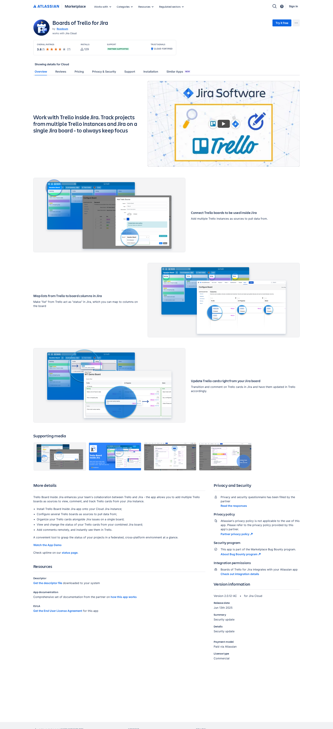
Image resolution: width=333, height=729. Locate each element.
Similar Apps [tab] (178, 71)
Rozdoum (62, 28)
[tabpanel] (166, 373)
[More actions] (296, 22)
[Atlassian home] (46, 6)
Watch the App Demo (47, 545)
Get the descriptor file (47, 583)
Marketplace (75, 6)
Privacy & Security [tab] (104, 71)
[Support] (281, 6)
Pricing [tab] (79, 71)
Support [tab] (129, 71)
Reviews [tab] (60, 71)
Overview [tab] (41, 71)
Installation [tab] (150, 71)
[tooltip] (85, 49)
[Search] (274, 6)
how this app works (124, 597)
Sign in (293, 6)
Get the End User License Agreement (57, 611)
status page (70, 552)
